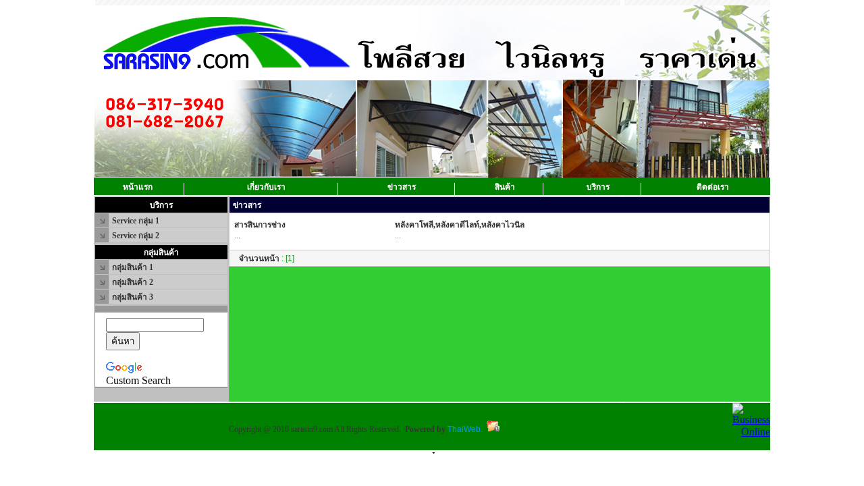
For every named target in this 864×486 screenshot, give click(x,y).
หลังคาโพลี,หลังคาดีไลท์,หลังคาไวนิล (459, 225)
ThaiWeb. (465, 429)
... (237, 235)
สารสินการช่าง (260, 225)
